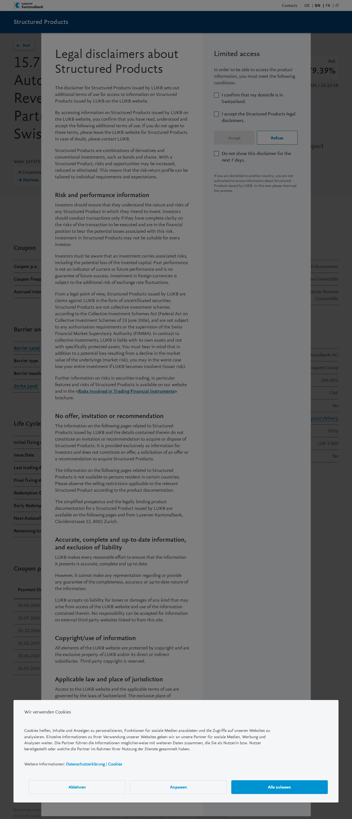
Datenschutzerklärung (85, 764)
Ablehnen (77, 787)
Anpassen (178, 787)
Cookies (115, 764)
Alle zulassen (279, 787)
